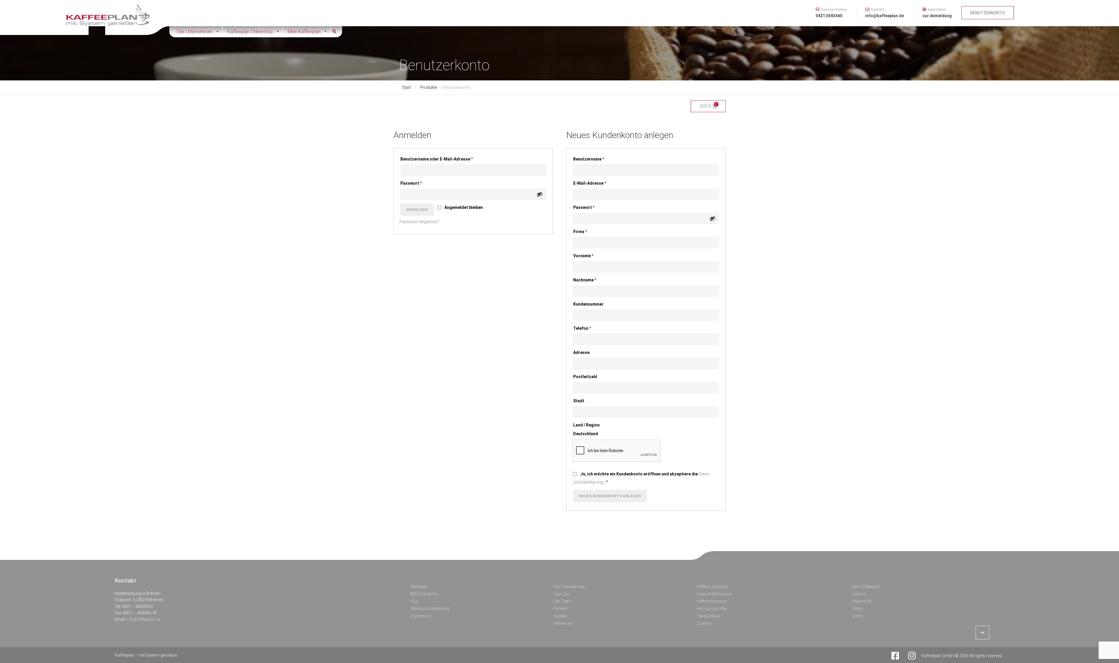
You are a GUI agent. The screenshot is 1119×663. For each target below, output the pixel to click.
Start (406, 87)
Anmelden (417, 209)
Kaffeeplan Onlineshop (250, 31)
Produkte (428, 87)
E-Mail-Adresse (593, 182)
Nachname (584, 280)
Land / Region (587, 425)
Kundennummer (588, 304)
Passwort (415, 182)
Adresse (581, 352)
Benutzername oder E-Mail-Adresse (440, 158)
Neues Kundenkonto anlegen (610, 496)
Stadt (579, 400)
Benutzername (592, 158)
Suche (336, 31)
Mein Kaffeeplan (304, 31)
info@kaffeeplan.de (144, 619)
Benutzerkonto (987, 12)
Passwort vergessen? (419, 221)
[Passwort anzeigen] (539, 194)
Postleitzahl (585, 376)
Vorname (583, 255)
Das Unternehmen (195, 31)
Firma (580, 231)
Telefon (582, 328)
